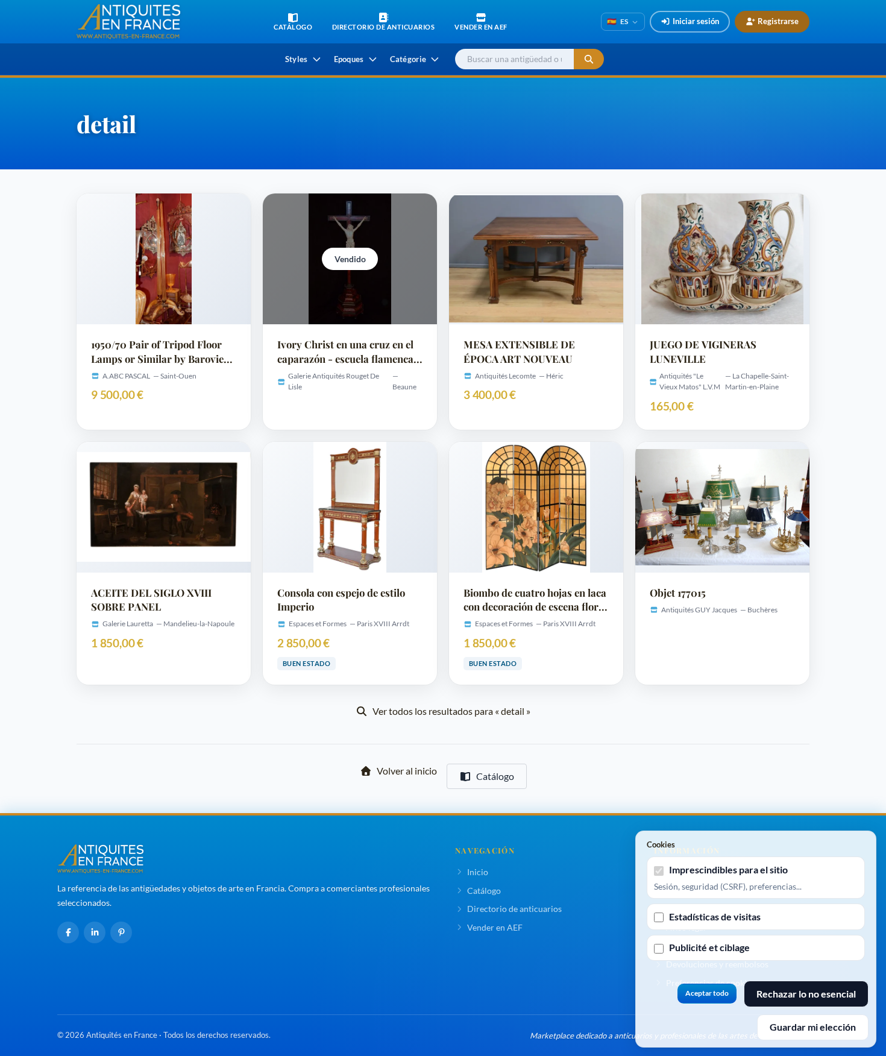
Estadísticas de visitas (715, 916)
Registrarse (778, 21)
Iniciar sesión (696, 21)
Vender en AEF (495, 927)
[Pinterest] (121, 932)
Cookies (661, 844)
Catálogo (495, 776)
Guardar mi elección (813, 1026)
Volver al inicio (407, 770)
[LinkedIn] (94, 932)
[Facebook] (68, 932)
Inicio (477, 872)
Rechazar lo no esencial (806, 993)
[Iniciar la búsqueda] (589, 59)
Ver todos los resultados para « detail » (451, 711)
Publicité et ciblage (709, 947)
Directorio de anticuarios (514, 909)
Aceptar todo (707, 993)
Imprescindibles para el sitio (728, 869)
